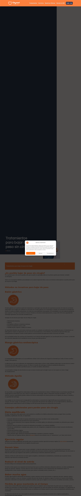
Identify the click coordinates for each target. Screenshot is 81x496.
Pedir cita (69, 3)
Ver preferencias (50, 253)
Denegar (40, 253)
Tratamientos (33, 3)
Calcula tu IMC (60, 3)
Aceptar (30, 253)
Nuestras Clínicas (50, 3)
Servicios (41, 3)
